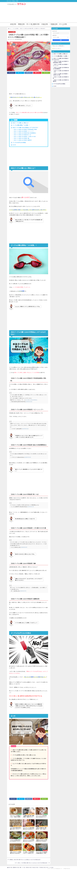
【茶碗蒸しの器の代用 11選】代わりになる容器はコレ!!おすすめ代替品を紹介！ (25, 859)
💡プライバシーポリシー (56, 48)
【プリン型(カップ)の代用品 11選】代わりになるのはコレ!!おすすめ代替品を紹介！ (31, 862)
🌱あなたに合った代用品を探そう (58, 45)
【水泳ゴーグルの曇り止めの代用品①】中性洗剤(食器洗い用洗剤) (25, 129)
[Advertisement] (38, 14)
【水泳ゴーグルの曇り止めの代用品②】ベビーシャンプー (23, 131)
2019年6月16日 (29, 401)
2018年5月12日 (28, 457)
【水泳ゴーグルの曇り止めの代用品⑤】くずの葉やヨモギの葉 (24, 136)
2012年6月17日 (30, 506)
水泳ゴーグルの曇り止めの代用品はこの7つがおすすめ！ (25, 127)
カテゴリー (55, 35)
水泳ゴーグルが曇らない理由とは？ (20, 122)
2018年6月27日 (23, 590)
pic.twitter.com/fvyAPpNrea (31, 399)
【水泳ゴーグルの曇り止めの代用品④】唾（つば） (22, 134)
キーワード (55, 31)
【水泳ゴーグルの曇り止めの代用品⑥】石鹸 (21, 138)
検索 (61, 40)
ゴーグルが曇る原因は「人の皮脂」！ (20, 125)
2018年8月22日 (24, 547)
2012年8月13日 (25, 428)
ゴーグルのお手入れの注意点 (18, 142)
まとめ (13, 144)
